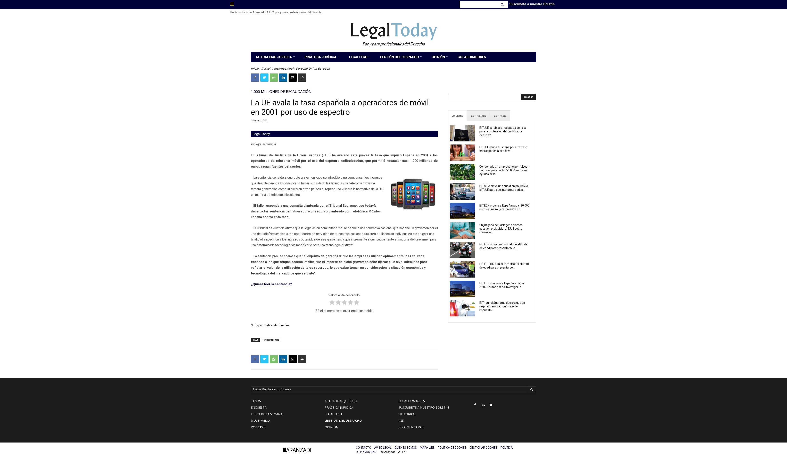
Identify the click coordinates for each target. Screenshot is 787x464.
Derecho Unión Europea (313, 68)
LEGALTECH (333, 414)
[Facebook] (255, 77)
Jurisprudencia (271, 339)
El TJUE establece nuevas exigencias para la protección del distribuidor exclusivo (503, 131)
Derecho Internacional (277, 68)
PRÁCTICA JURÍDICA (339, 407)
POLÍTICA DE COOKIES (452, 447)
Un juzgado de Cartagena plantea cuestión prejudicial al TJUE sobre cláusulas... (501, 228)
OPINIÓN (331, 427)
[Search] (502, 4)
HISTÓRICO (406, 414)
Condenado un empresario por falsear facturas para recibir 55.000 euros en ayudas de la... (504, 170)
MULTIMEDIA (260, 420)
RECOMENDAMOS (411, 427)
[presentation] (457, 115)
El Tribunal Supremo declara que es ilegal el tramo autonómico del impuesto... (502, 306)
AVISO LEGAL (382, 447)
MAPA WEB (427, 447)
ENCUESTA (258, 407)
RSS (401, 420)
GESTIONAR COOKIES (483, 447)
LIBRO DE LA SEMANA (266, 414)
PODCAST (258, 427)
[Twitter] (264, 77)
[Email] (293, 77)
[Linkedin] (283, 77)
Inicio (255, 68)
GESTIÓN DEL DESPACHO (343, 420)
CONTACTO (363, 447)
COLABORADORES (411, 401)
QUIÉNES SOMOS (406, 447)
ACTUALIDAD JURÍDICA (341, 401)
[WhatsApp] (274, 77)
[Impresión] (302, 77)
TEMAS (256, 401)
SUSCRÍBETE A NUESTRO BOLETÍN (423, 407)
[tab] (457, 115)
